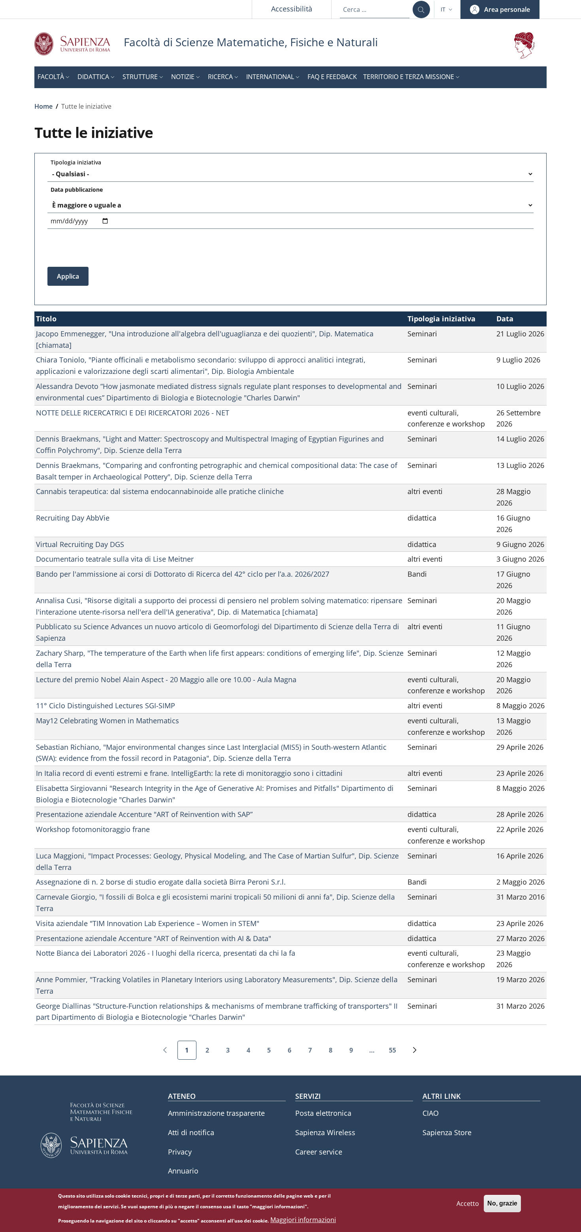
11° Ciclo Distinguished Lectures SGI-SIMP (105, 705)
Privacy (180, 1152)
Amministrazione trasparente (216, 1113)
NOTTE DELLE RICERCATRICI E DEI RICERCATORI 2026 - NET (132, 412)
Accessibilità (291, 8)
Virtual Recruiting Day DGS (80, 544)
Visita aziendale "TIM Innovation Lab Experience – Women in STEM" (147, 923)
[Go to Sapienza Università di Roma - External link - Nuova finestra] (79, 44)
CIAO (431, 1113)
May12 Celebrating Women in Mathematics (107, 720)
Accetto (467, 1203)
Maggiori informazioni (303, 1220)
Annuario (183, 1170)
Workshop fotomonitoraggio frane (93, 829)
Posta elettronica (323, 1113)
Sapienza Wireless (325, 1132)
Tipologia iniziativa (76, 162)
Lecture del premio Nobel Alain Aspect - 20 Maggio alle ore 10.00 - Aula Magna (166, 679)
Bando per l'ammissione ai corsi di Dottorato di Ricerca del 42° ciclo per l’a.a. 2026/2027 (182, 574)
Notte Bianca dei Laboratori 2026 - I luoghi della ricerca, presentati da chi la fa (165, 953)
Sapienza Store (447, 1132)
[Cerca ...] (421, 9)
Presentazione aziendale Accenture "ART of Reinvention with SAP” (144, 814)
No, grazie (502, 1203)
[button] (447, 9)
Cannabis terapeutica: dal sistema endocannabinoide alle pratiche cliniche (160, 491)
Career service (318, 1152)
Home (43, 106)
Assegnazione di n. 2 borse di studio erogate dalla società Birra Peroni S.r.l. (161, 882)
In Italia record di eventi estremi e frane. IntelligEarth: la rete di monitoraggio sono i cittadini (189, 773)
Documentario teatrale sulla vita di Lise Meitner (115, 559)
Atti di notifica (191, 1132)
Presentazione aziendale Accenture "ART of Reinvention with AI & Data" (153, 938)
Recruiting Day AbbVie (72, 518)
